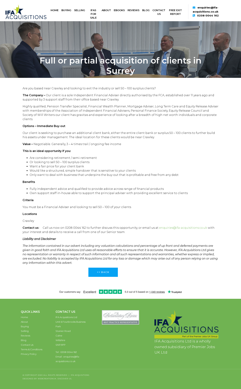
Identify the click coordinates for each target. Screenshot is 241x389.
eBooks (119, 10)
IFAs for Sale (93, 14)
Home (55, 10)
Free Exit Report (175, 12)
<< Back (103, 272)
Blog (146, 10)
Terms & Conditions (31, 349)
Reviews (133, 10)
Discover (63, 379)
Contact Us (158, 12)
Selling (79, 10)
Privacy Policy (29, 354)
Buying (66, 10)
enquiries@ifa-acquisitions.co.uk (183, 227)
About (106, 10)
